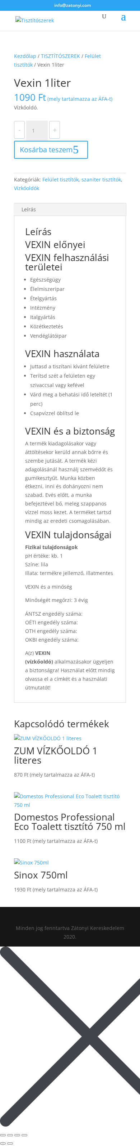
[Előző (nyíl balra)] (3, 1143)
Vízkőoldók (26, 188)
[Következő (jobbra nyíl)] (10, 1143)
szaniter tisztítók (101, 179)
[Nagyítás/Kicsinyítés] (3, 1135)
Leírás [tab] (29, 209)
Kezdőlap (25, 56)
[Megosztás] (17, 1135)
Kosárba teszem (46, 149)
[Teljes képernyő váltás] (10, 1135)
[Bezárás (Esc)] (24, 1135)
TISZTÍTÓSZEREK (60, 56)
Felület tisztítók (60, 179)
